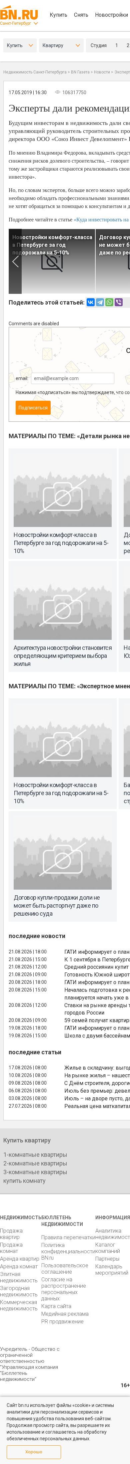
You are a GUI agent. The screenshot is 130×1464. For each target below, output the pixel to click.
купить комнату (24, 1180)
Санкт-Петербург (15, 23)
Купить (58, 15)
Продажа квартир (11, 1234)
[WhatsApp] (109, 302)
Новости (102, 72)
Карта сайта (56, 1306)
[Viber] (119, 302)
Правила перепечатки (68, 1237)
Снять (81, 15)
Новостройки (111, 15)
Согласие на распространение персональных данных (63, 1289)
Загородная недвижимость (19, 1291)
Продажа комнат (11, 1248)
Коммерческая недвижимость (19, 1305)
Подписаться (33, 407)
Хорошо (33, 1451)
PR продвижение (62, 1321)
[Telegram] (100, 302)
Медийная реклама (65, 1314)
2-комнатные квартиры (35, 1163)
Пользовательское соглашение (64, 1268)
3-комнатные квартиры (35, 1171)
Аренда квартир (19, 1259)
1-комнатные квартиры (35, 1154)
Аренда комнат (19, 1266)
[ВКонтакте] (91, 302)
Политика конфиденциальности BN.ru (68, 1251)
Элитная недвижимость (19, 1277)
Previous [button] (15, 261)
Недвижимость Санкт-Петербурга (35, 72)
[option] (52, 261)
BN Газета (80, 72)
